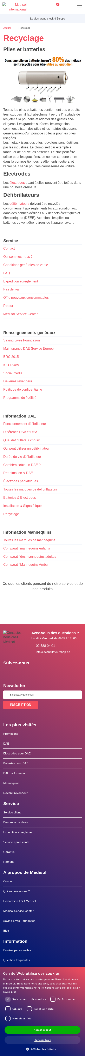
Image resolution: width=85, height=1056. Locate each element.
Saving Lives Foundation (21, 340)
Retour (8, 306)
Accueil (7, 28)
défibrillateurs (19, 203)
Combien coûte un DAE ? (22, 465)
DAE (6, 743)
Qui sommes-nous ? (18, 256)
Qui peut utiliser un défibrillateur (26, 448)
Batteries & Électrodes (19, 497)
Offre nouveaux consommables (26, 297)
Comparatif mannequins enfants (26, 548)
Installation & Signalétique (22, 506)
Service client (12, 812)
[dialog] (42, 1011)
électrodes (17, 182)
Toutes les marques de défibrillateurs (30, 489)
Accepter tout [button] (42, 1030)
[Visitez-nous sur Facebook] (7, 672)
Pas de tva (11, 289)
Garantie (9, 852)
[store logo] (14, 7)
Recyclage (11, 514)
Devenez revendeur (17, 381)
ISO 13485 (11, 365)
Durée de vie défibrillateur (22, 456)
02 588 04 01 (45, 646)
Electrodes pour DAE (17, 753)
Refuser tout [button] (42, 1040)
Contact (9, 248)
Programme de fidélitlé (19, 397)
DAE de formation (14, 773)
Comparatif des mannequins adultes (29, 556)
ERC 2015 (11, 357)
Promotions (10, 733)
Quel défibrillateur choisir (21, 440)
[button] (42, 1049)
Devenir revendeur (15, 793)
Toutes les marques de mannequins (29, 540)
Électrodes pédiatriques (20, 481)
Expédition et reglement (20, 281)
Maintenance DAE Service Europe (28, 348)
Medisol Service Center (20, 314)
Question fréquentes (16, 960)
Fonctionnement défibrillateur (24, 424)
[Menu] (80, 7)
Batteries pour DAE (15, 763)
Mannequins (11, 783)
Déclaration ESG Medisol (19, 901)
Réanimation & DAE (18, 473)
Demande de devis (15, 822)
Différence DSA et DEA (20, 432)
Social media (12, 373)
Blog (6, 930)
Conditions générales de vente (25, 265)
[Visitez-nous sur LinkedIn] (19, 672)
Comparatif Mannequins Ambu (25, 564)
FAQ (6, 273)
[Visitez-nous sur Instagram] (31, 672)
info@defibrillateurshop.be (53, 651)
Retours (8, 861)
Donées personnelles (17, 950)
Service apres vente (16, 842)
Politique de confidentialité (22, 389)
